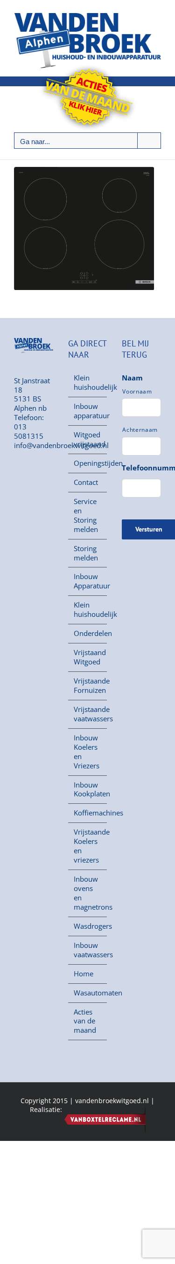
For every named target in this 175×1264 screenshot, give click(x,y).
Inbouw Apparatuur (88, 581)
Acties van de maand (85, 1021)
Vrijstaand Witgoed (88, 657)
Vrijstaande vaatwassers (88, 714)
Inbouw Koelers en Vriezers (86, 751)
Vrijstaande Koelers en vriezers (88, 846)
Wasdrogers (88, 926)
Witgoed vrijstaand (88, 439)
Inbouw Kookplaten (88, 790)
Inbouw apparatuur (88, 411)
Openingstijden (88, 463)
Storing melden (86, 553)
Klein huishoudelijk (88, 382)
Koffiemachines (88, 812)
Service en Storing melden (86, 515)
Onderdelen (88, 633)
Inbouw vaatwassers (88, 950)
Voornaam (137, 391)
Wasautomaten (88, 992)
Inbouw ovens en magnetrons (88, 893)
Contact (86, 482)
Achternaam (140, 430)
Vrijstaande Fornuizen (88, 686)
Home (83, 973)
